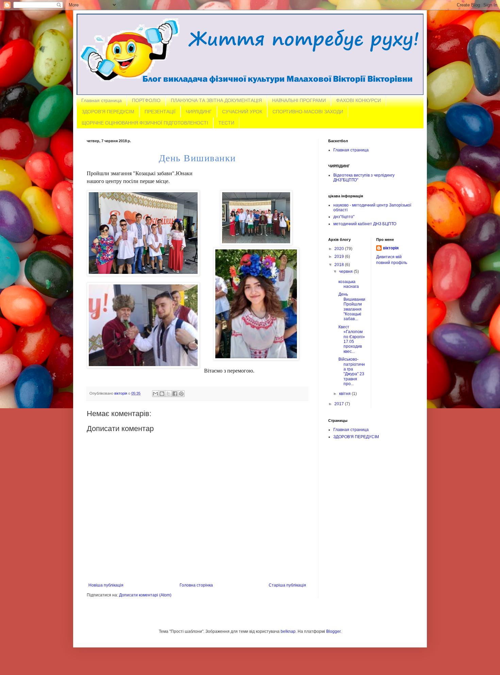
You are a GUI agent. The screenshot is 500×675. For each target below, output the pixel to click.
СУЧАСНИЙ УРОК (242, 111)
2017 (339, 403)
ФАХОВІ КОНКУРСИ (358, 100)
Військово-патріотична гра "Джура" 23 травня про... (351, 371)
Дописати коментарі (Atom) (145, 595)
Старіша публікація (287, 585)
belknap (288, 631)
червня (346, 271)
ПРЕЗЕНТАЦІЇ (160, 111)
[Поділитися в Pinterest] (181, 393)
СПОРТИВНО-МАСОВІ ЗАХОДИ (307, 111)
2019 (339, 256)
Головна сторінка (196, 585)
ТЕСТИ (226, 123)
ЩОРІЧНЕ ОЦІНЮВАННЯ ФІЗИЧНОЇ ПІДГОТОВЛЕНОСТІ (145, 123)
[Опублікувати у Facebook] (174, 393)
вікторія (391, 248)
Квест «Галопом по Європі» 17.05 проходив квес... (351, 339)
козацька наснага (348, 284)
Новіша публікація (105, 585)
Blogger (333, 631)
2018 (339, 264)
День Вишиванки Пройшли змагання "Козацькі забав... (351, 306)
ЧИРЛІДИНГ (199, 111)
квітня (345, 393)
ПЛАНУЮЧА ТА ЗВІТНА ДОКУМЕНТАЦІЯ (216, 100)
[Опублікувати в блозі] (162, 393)
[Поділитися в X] (168, 393)
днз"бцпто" (343, 216)
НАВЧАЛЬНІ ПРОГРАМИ (299, 100)
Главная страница (101, 100)
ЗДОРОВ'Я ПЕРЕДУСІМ (108, 111)
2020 (339, 248)
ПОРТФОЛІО (146, 100)
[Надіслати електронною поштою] (155, 393)
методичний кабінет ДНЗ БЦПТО (364, 223)
